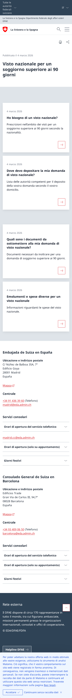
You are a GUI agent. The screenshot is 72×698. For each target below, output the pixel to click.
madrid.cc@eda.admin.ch (19, 437)
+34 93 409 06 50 (13, 529)
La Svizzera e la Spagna (24, 29)
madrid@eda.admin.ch (17, 405)
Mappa (7, 385)
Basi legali (50, 685)
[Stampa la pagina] (60, 42)
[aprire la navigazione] (67, 29)
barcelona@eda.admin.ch (19, 533)
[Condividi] (67, 42)
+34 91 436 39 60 (13, 401)
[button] (66, 607)
